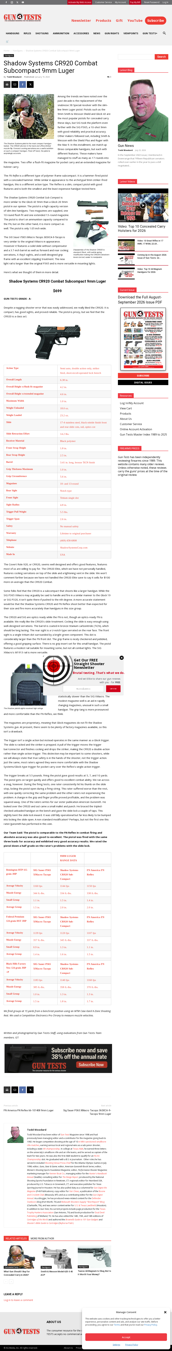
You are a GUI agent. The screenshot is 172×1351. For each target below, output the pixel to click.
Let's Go (113, 689)
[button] (90, 663)
